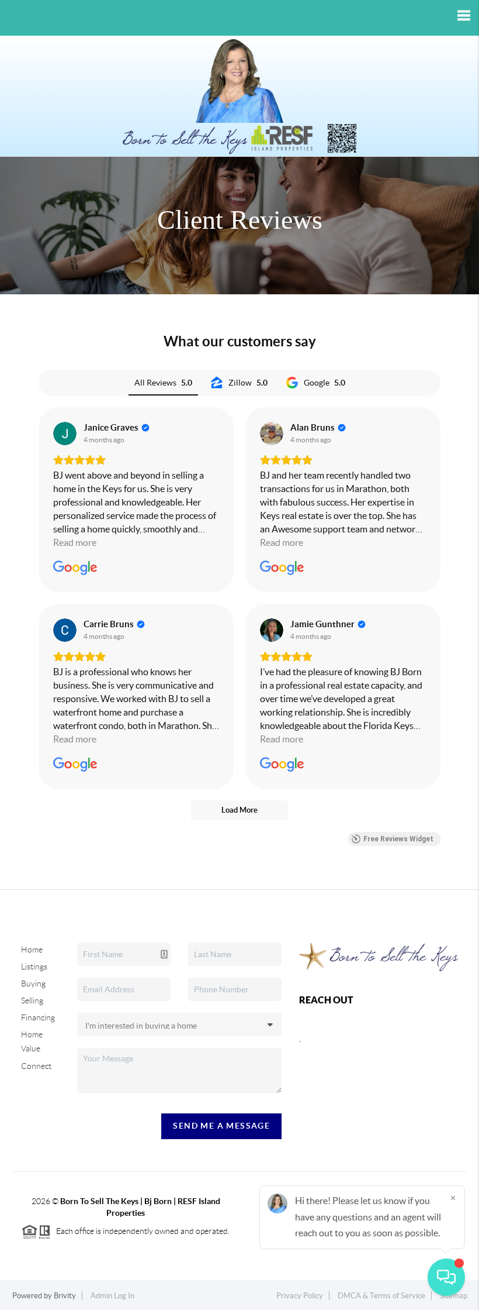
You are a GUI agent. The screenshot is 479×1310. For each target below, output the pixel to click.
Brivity (65, 1295)
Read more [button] (74, 542)
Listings (34, 966)
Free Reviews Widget (398, 839)
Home (32, 949)
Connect (36, 1066)
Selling (32, 1000)
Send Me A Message (221, 1125)
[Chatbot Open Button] (446, 1277)
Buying (33, 983)
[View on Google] (65, 433)
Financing (38, 1017)
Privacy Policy (299, 1295)
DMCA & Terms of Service (381, 1295)
